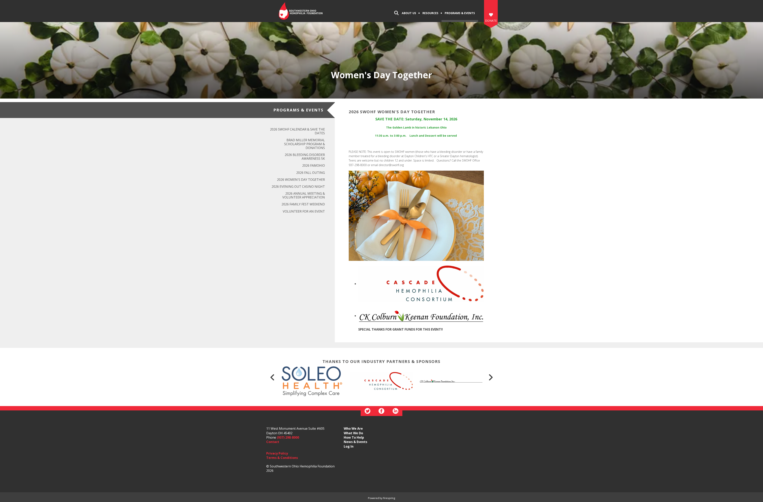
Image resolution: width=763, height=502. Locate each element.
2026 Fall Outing (310, 172)
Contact (272, 442)
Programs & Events (460, 13)
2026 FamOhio (313, 165)
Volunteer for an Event (304, 211)
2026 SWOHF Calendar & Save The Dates (297, 131)
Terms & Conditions (282, 458)
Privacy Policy (277, 453)
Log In (348, 446)
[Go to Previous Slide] (272, 377)
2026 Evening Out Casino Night (298, 186)
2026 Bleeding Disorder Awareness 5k (305, 157)
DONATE (491, 20)
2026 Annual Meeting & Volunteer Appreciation (303, 195)
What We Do (353, 433)
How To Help (354, 437)
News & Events (355, 442)
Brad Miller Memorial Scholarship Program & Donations (304, 144)
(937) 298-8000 (288, 437)
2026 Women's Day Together (301, 179)
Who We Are (353, 428)
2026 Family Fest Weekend (303, 204)
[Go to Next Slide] (491, 377)
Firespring (389, 498)
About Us (409, 13)
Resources (430, 13)
